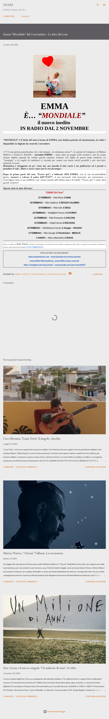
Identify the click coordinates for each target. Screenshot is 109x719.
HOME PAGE (8, 16)
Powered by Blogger (56, 711)
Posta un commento (26, 467)
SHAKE (8, 5)
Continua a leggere (95, 467)
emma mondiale (39, 274)
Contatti (25, 16)
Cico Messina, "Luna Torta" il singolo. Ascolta (31, 438)
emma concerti (22, 274)
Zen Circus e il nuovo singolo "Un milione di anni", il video (39, 668)
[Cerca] (97, 4)
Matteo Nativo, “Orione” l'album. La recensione (33, 553)
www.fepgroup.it (35, 246)
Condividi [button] (97, 274)
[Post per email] (70, 274)
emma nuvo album (57, 274)
